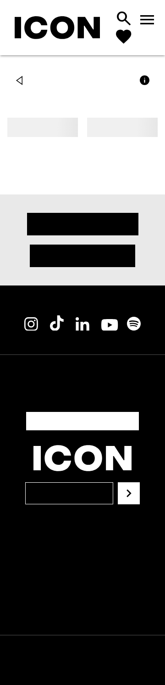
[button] (21, 81)
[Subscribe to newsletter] (129, 482)
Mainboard (102, 666)
